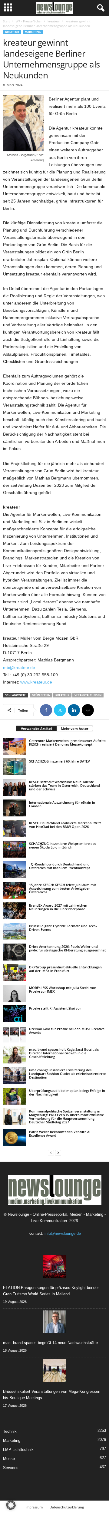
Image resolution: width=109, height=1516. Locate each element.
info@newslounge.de (63, 1233)
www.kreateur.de (35, 682)
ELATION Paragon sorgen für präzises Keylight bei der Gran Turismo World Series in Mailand (51, 1290)
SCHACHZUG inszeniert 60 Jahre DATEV (59, 761)
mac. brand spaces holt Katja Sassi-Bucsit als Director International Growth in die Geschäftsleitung (64, 1053)
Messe (9, 1458)
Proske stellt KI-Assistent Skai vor (55, 1008)
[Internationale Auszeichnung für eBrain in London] (14, 807)
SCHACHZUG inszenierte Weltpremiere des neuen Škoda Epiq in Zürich (62, 845)
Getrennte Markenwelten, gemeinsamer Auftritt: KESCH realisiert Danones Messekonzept (67, 742)
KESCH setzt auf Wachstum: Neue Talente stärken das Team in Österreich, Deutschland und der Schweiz (64, 785)
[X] (60, 710)
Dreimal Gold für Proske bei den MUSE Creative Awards (66, 1031)
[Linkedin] (74, 710)
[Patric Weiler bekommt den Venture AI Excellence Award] (14, 1137)
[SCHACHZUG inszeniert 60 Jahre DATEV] (14, 766)
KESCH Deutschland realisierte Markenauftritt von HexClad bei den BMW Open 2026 (65, 825)
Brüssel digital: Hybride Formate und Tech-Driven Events (63, 928)
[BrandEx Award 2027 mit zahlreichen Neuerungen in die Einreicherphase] (14, 910)
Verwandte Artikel (36, 728)
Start (6, 21)
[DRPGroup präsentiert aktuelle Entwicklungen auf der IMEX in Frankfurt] (14, 972)
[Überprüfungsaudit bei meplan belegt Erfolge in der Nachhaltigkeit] (14, 1096)
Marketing (33, 32)
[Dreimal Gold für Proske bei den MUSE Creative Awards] (14, 1034)
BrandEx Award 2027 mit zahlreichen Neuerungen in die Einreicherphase (58, 907)
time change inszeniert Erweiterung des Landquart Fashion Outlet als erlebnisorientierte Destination (67, 1073)
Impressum (34, 1507)
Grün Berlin (41, 695)
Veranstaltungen (87, 695)
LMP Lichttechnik (18, 1449)
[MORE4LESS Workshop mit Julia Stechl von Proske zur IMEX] (14, 993)
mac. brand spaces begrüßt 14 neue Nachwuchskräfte (50, 1342)
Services (10, 1467)
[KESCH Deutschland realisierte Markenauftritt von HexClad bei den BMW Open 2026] (14, 828)
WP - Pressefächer (29, 21)
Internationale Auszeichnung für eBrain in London (62, 804)
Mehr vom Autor (74, 728)
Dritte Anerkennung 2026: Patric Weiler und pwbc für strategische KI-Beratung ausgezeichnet (67, 948)
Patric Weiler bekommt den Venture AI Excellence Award (59, 1133)
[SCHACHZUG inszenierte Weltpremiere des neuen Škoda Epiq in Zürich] (14, 849)
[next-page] (58, 1152)
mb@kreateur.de (19, 667)
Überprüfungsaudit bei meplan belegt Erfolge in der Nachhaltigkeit (67, 1092)
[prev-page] (51, 1152)
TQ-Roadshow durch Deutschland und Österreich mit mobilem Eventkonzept (59, 866)
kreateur (54, 21)
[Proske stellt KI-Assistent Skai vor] (14, 1013)
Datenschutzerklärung (67, 1507)
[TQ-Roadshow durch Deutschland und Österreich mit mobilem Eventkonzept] (14, 869)
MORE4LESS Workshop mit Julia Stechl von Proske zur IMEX (62, 989)
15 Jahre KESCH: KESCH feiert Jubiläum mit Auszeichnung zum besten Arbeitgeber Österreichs (62, 888)
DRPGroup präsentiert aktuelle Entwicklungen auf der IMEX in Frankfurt (65, 969)
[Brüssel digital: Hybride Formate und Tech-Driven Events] (14, 931)
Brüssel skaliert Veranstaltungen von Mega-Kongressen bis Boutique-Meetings (51, 1394)
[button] (11, 1505)
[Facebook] (46, 710)
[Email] (88, 710)
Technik (10, 1431)
